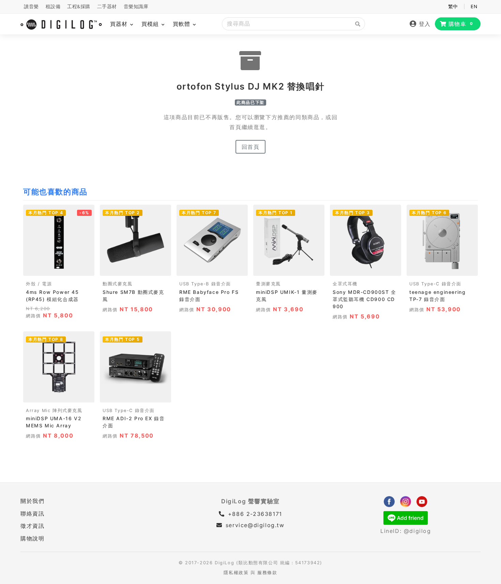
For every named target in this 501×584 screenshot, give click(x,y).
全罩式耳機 (345, 283)
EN (474, 6)
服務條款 (267, 572)
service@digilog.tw (255, 525)
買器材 (120, 23)
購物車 (461, 23)
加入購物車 (59, 268)
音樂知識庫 (136, 6)
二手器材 (107, 6)
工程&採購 (78, 6)
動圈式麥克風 (118, 283)
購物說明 (32, 538)
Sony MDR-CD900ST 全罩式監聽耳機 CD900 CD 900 (364, 299)
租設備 (53, 6)
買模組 (151, 23)
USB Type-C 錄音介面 (435, 283)
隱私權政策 (236, 572)
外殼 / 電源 (39, 283)
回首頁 (251, 146)
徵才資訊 (32, 525)
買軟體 (182, 23)
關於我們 (32, 501)
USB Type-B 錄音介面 (205, 283)
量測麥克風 (268, 283)
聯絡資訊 (32, 513)
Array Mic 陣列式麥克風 (54, 410)
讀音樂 (31, 6)
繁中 (453, 6)
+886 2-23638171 (254, 513)
